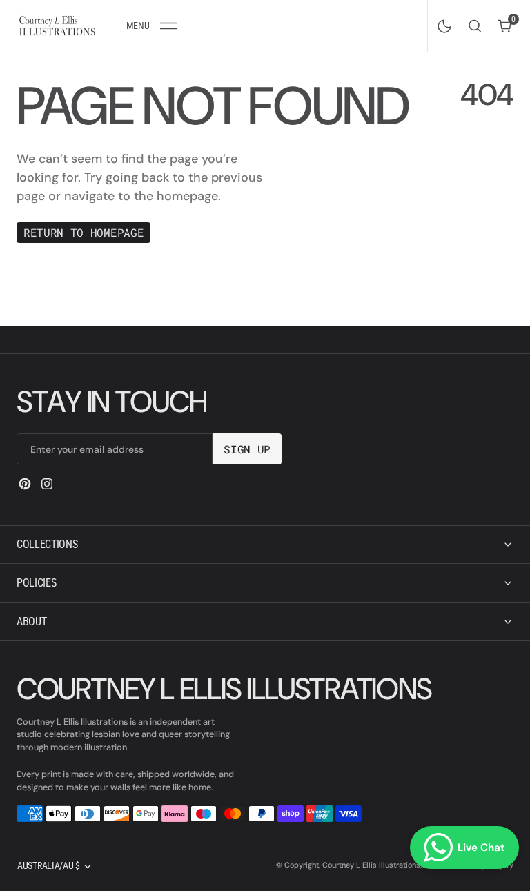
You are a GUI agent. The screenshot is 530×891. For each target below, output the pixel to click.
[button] (151, 26)
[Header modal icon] (168, 26)
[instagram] (47, 484)
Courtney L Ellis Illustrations (371, 865)
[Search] (475, 26)
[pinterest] (25, 484)
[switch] (441, 23)
